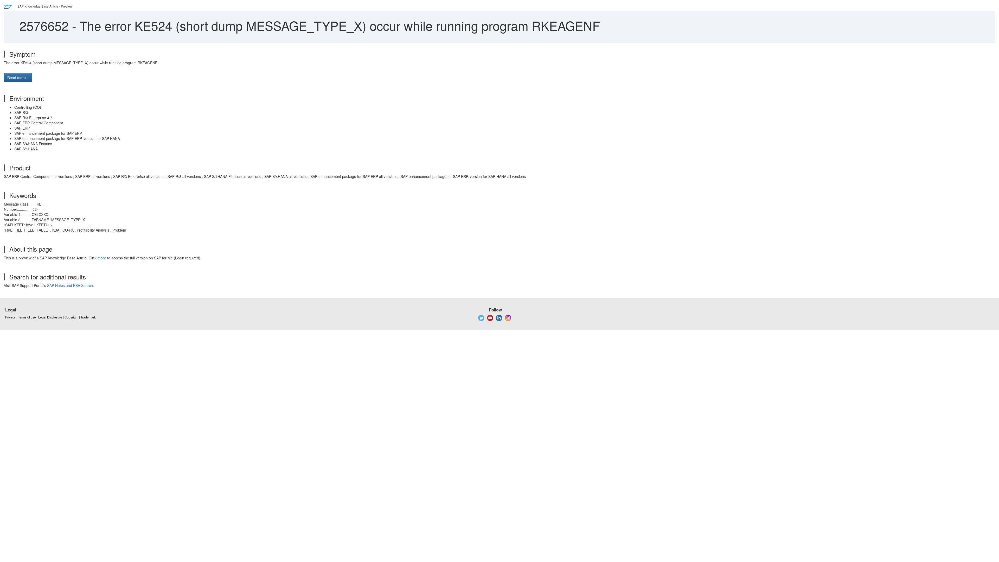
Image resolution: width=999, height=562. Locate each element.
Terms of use (27, 317)
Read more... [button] (18, 77)
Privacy (10, 317)
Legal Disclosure (50, 317)
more (102, 257)
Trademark (88, 317)
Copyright (71, 317)
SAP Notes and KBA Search (70, 285)
